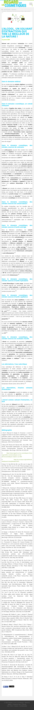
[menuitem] (30, 3)
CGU (11, 706)
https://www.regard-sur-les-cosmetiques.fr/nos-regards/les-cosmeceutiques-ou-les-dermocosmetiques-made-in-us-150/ (17, 454)
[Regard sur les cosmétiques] (2, 10)
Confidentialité (23, 706)
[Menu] (30, 3)
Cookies (16, 706)
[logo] (14, 3)
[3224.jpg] (17, 18)
